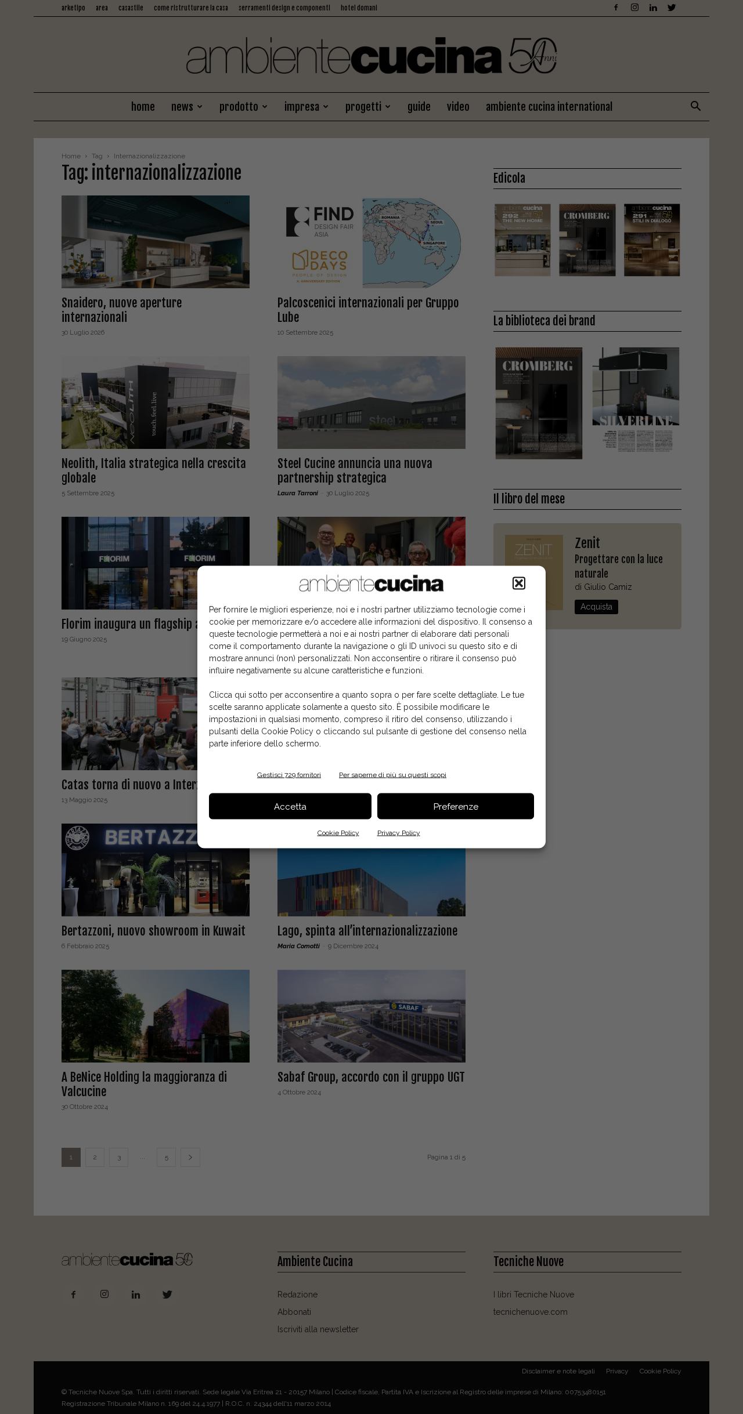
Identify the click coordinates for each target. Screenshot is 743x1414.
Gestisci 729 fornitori (289, 775)
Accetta (290, 806)
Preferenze (456, 806)
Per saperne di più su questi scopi (392, 775)
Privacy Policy (398, 833)
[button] (519, 583)
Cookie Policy (338, 833)
